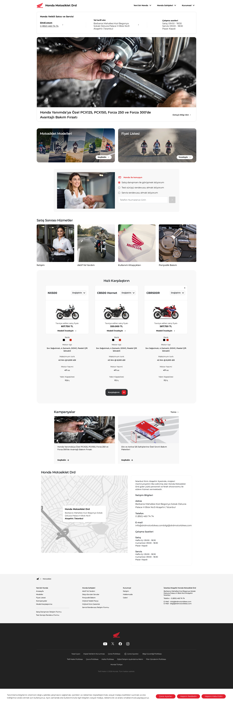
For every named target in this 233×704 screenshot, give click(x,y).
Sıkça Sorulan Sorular (90, 594)
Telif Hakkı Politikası (75, 659)
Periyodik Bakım (89, 598)
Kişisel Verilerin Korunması (94, 654)
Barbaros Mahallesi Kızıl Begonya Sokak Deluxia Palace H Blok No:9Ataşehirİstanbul (180, 593)
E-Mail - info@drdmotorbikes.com (177, 602)
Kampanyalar (41, 601)
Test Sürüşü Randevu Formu (47, 615)
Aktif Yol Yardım (88, 591)
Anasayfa (40, 591)
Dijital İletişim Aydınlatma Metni (130, 659)
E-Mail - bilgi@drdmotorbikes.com (178, 604)
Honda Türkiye (116, 664)
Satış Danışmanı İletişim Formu (48, 612)
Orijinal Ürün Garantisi (91, 604)
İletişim (126, 591)
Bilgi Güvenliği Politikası (152, 654)
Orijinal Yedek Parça (90, 601)
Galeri (125, 598)
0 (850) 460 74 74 (144, 516)
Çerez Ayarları (132, 654)
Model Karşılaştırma (44, 604)
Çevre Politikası (92, 659)
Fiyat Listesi (41, 598)
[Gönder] (172, 200)
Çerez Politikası (114, 654)
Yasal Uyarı (75, 654)
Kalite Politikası (108, 659)
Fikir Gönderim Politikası (156, 659)
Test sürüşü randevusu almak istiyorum (143, 187)
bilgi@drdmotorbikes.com (177, 525)
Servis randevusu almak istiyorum (140, 192)
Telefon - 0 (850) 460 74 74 (174, 598)
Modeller (39, 594)
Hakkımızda (128, 594)
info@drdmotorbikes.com (149, 525)
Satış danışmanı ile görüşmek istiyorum (143, 182)
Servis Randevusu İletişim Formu (95, 607)
